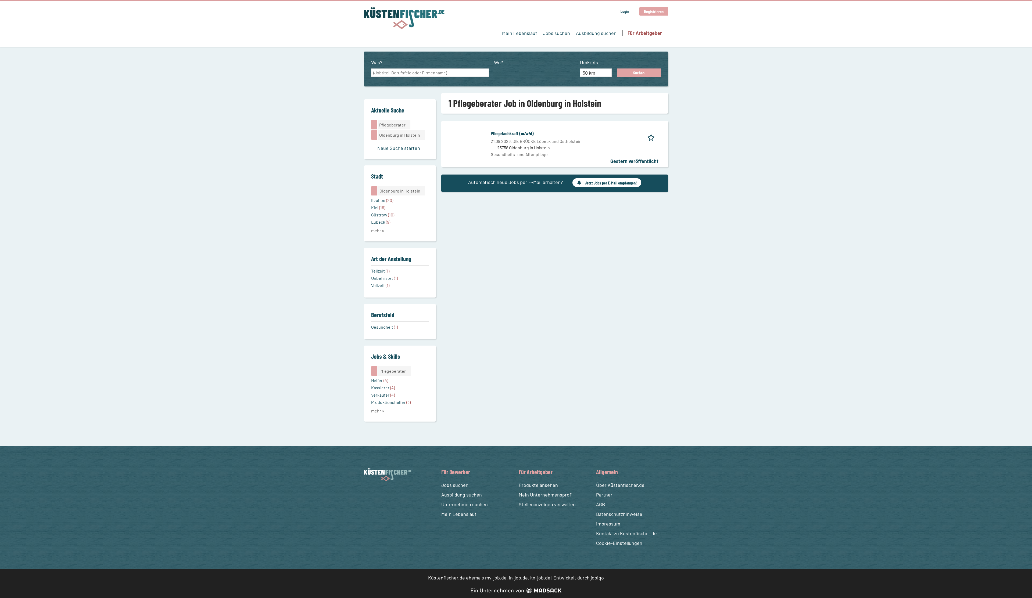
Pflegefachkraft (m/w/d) (512, 133)
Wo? (498, 62)
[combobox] (430, 72)
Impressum (608, 524)
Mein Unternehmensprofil (546, 495)
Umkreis (589, 62)
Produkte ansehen (538, 485)
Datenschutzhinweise (619, 514)
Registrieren (654, 11)
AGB (600, 504)
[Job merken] (652, 136)
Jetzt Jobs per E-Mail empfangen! (611, 182)
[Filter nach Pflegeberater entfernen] (374, 370)
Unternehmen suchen (464, 504)
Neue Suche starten (398, 148)
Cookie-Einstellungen (619, 543)
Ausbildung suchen (596, 33)
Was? (376, 62)
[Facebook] (369, 494)
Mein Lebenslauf (519, 33)
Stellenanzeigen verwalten (547, 504)
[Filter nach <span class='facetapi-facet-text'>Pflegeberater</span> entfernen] (374, 124)
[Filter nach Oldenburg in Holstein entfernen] (374, 190)
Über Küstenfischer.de (620, 485)
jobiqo (597, 578)
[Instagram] (378, 494)
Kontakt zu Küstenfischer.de (626, 533)
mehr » (377, 230)
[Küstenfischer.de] (404, 18)
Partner (604, 495)
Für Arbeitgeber (645, 33)
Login (625, 11)
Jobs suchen (556, 33)
